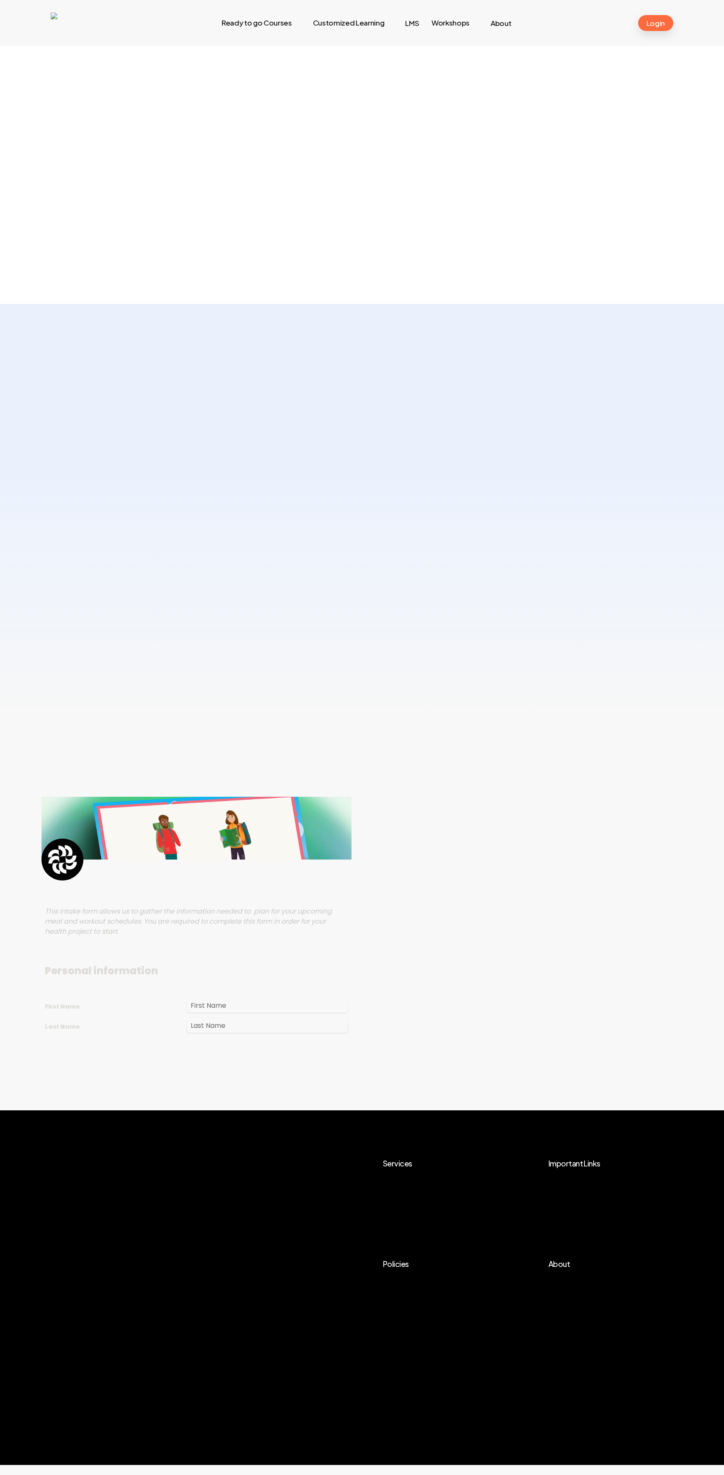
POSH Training (579, 1186)
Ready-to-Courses (422, 1186)
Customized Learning (426, 1201)
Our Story (572, 1287)
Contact (570, 1316)
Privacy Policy (413, 1302)
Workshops (409, 1215)
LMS (397, 1230)
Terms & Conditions (423, 1287)
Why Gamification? (588, 1215)
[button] (118, 297)
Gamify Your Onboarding (597, 1230)
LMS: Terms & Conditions (432, 1316)
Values (567, 1302)
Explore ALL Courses (590, 1201)
